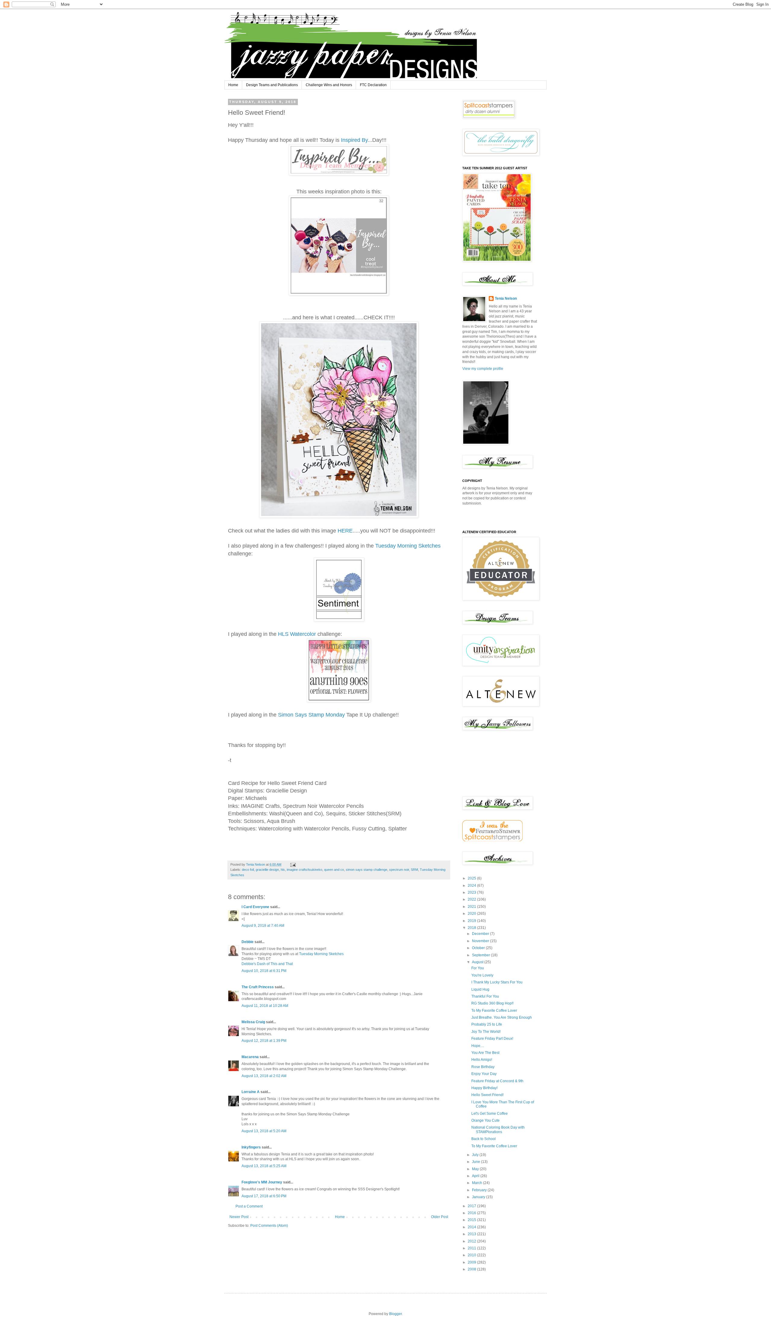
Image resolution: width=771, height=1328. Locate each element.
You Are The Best (485, 1053)
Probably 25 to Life (486, 1024)
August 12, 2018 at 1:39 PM (264, 1041)
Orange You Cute (485, 1120)
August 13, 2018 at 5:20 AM (264, 1131)
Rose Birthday (483, 1067)
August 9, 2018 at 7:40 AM (263, 925)
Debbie (248, 942)
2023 (472, 892)
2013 (472, 1234)
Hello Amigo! (481, 1060)
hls (283, 869)
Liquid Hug (480, 989)
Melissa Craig (253, 1022)
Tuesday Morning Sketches (408, 546)
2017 (472, 1206)
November (481, 941)
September (481, 955)
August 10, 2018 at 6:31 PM (264, 971)
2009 (472, 1262)
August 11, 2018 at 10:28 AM (265, 1006)
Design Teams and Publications (272, 85)
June (476, 1162)
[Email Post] (293, 864)
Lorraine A (251, 1092)
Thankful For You (485, 996)
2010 (472, 1255)
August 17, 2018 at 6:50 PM (264, 1196)
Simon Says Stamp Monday (311, 715)
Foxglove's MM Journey (262, 1182)
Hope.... (477, 1046)
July (475, 1155)
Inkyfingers (251, 1147)
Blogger (395, 1314)
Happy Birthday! (484, 1088)
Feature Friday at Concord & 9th (497, 1081)
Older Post (439, 1217)
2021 (472, 907)
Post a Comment (249, 1206)
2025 (472, 878)
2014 (472, 1227)
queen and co (334, 869)
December (481, 934)
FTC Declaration (373, 85)
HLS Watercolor (297, 634)
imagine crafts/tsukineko (304, 869)
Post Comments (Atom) (269, 1225)
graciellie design (267, 869)
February (480, 1190)
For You (477, 968)
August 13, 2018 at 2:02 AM (264, 1076)
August (478, 962)
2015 (472, 1220)
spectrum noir (399, 869)
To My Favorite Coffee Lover (494, 1010)
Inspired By (354, 140)
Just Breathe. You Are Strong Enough (501, 1017)
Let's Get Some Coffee (489, 1113)
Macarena (250, 1057)
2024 (472, 885)
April (476, 1176)
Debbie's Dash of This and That (267, 964)
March (477, 1183)
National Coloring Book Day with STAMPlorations (498, 1129)
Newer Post (238, 1217)
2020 (472, 913)
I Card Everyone (255, 907)
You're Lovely (482, 975)
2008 (472, 1269)
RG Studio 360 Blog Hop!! (492, 1003)
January (479, 1197)
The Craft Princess (258, 987)
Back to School (483, 1139)
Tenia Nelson (506, 298)
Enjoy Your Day (484, 1074)
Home (233, 85)
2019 (472, 921)
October (479, 948)
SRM (414, 869)
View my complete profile (482, 369)
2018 (472, 928)
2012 (472, 1241)
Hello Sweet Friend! (487, 1095)
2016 (472, 1213)
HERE (345, 531)
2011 (472, 1248)
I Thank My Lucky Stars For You (497, 982)
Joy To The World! (486, 1032)
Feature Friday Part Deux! (492, 1038)
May (476, 1169)
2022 (472, 899)
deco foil (248, 869)
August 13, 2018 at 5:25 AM (264, 1166)
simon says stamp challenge (366, 869)
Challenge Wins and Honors (329, 85)
